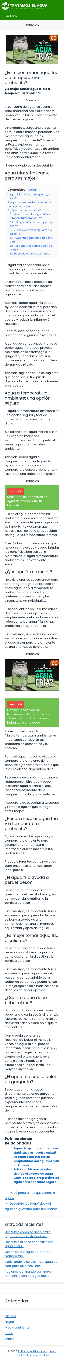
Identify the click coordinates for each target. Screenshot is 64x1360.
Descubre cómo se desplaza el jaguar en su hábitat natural (28, 1234)
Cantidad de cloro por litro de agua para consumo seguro (36, 1180)
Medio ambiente (17, 1327)
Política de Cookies (36, 1355)
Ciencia (10, 1316)
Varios (9, 1339)
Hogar (9, 1322)
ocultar (32, 190)
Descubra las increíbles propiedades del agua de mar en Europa (36, 1161)
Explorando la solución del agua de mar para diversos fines (31, 1264)
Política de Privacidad (32, 1351)
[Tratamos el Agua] (24, 5)
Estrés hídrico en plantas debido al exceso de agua (33, 1171)
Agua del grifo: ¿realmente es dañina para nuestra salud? (36, 1150)
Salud (9, 1333)
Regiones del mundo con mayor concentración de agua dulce (29, 1273)
